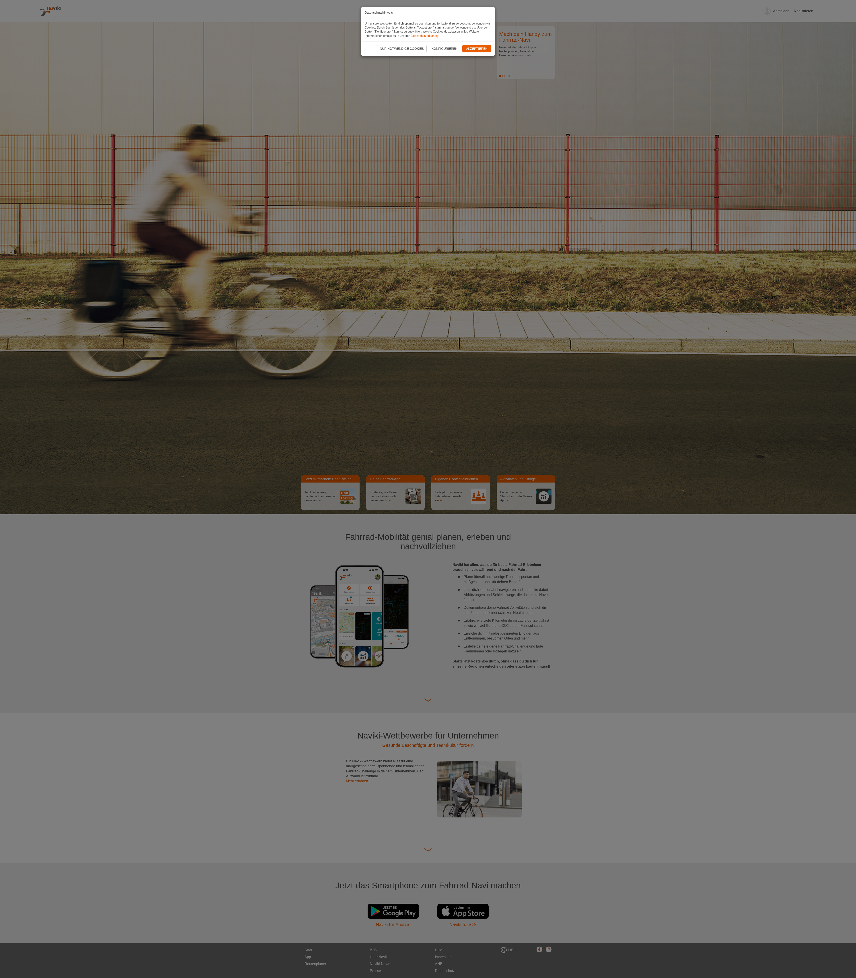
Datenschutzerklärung (424, 35)
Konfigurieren (444, 48)
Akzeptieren (477, 48)
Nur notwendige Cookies (402, 48)
